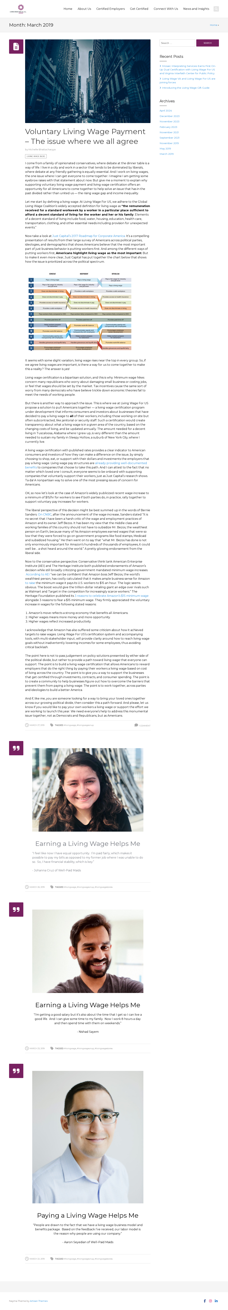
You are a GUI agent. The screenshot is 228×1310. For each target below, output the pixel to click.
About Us (84, 9)
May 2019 (165, 148)
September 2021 (170, 137)
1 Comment (145, 725)
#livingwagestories (104, 887)
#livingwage (70, 725)
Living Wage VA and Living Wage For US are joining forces (187, 80)
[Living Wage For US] (18, 9)
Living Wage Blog (36, 156)
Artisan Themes (39, 1301)
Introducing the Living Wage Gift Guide (185, 87)
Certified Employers (110, 9)
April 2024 (166, 110)
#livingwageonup (85, 725)
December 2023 (170, 116)
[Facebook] (205, 1301)
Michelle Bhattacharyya (42, 149)
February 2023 (168, 127)
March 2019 (167, 153)
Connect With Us (166, 9)
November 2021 (169, 132)
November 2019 (169, 143)
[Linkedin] (216, 1301)
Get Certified (139, 9)
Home (68, 9)
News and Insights (196, 9)
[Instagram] (210, 1301)
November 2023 (169, 121)
